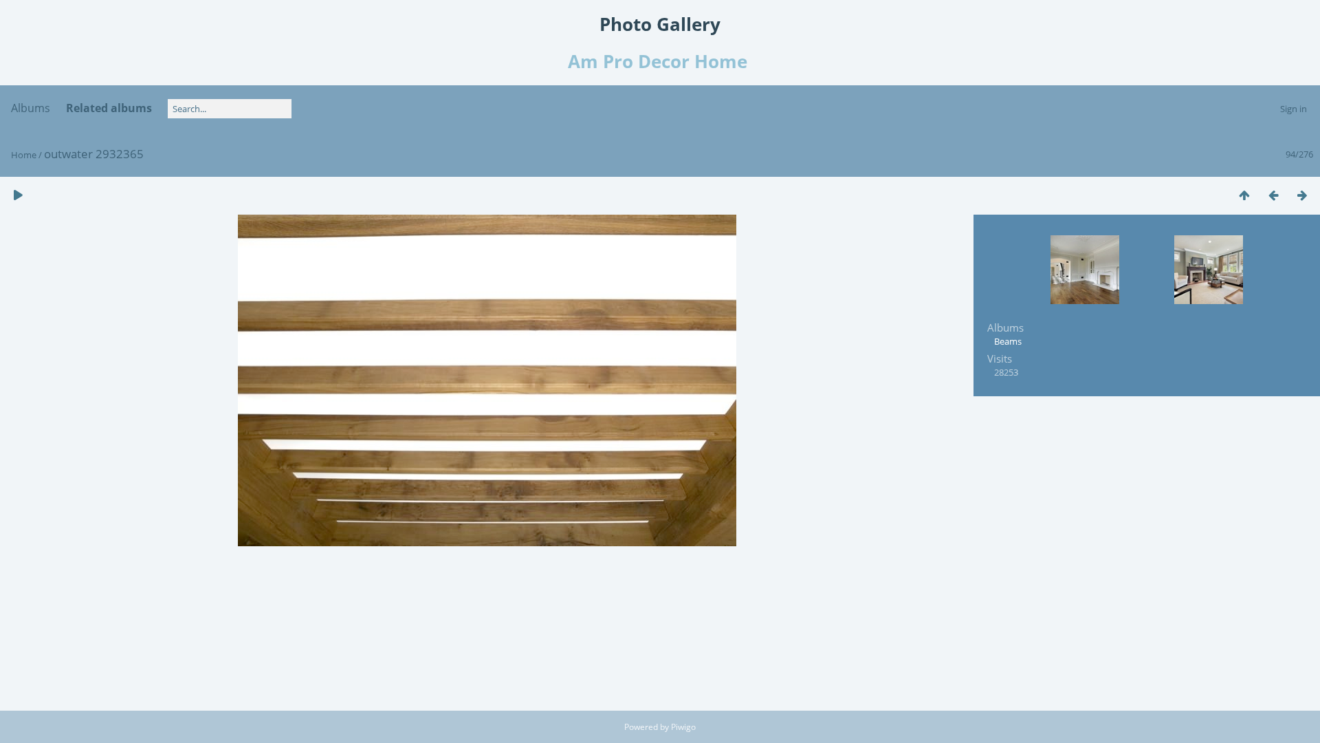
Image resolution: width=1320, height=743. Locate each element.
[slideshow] (17, 195)
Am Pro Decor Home (660, 61)
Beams (1008, 341)
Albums (30, 108)
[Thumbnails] (1244, 195)
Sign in (1293, 109)
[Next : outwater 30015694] (1302, 195)
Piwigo (683, 727)
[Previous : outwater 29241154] (1273, 195)
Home (23, 155)
